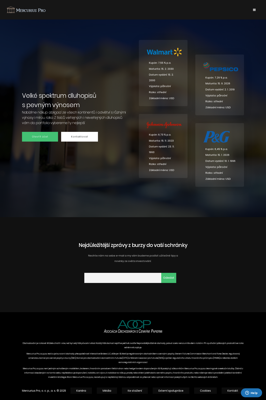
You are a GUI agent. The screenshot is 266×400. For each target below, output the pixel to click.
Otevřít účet (40, 136)
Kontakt (232, 391)
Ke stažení (135, 391)
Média (107, 391)
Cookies (205, 391)
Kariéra (81, 391)
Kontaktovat (79, 136)
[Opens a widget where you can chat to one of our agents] (251, 393)
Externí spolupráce (171, 391)
